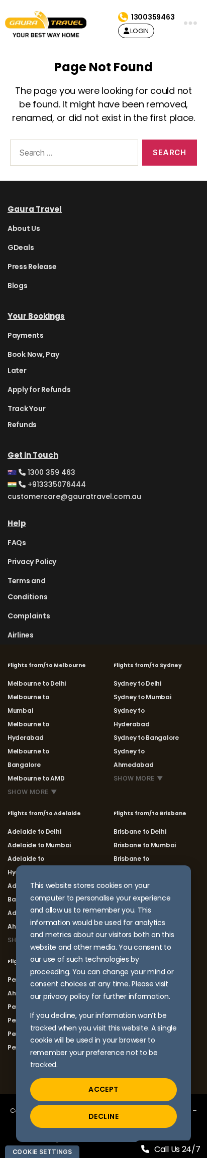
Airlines (21, 635)
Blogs (18, 286)
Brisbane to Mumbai (145, 845)
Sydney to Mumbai (142, 697)
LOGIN (139, 31)
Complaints (29, 616)
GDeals (21, 247)
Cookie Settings (42, 1151)
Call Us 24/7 (177, 1149)
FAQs (17, 543)
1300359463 (152, 17)
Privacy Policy (32, 562)
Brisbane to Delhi (140, 831)
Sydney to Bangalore (146, 737)
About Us (24, 228)
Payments (26, 335)
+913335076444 (56, 484)
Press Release (32, 267)
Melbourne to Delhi (37, 683)
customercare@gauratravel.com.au (74, 496)
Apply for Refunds (39, 389)
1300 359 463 (50, 472)
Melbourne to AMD (36, 778)
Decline (103, 1116)
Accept (103, 1089)
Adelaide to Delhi (34, 831)
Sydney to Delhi (137, 683)
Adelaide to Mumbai (39, 845)
